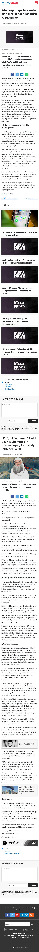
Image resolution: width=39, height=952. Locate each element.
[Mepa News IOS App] (28, 929)
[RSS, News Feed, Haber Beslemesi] (31, 915)
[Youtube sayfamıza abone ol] (17, 915)
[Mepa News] (9, 3)
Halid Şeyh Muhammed (12, 853)
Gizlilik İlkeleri (29, 907)
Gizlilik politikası (10, 389)
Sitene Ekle (19, 910)
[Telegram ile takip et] (26, 915)
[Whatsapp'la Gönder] (26, 74)
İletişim (21, 907)
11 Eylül (7, 851)
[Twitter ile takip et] (12, 915)
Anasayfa (7, 907)
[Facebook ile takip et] (7, 915)
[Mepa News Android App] (10, 929)
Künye (14, 907)
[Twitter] (17, 74)
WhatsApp (8, 384)
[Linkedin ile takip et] (22, 915)
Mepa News (7, 23)
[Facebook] (12, 74)
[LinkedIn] (21, 74)
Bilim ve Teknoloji (20, 23)
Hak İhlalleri (18, 455)
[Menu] (36, 2)
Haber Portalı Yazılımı (21, 947)
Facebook (8, 387)
